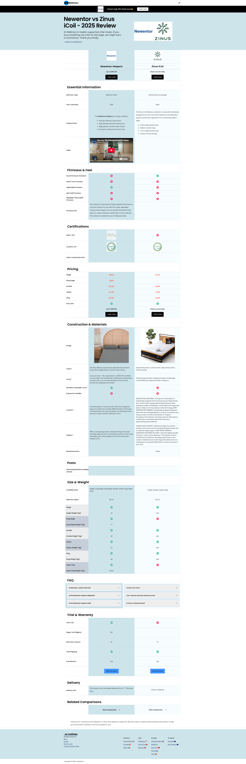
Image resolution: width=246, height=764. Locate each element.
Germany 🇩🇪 (155, 748)
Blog (65, 739)
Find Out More (111, 671)
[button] (179, 3)
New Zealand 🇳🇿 (173, 744)
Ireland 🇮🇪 (154, 744)
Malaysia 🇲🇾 (142, 748)
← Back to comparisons (73, 42)
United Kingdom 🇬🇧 (157, 741)
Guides (66, 741)
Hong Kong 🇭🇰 (142, 744)
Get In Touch (68, 744)
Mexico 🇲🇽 (126, 748)
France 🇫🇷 (154, 751)
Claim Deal (143, 9)
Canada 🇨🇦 (127, 744)
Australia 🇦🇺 (172, 741)
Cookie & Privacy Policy (71, 746)
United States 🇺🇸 (128, 741)
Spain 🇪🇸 (154, 754)
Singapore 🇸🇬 (142, 741)
